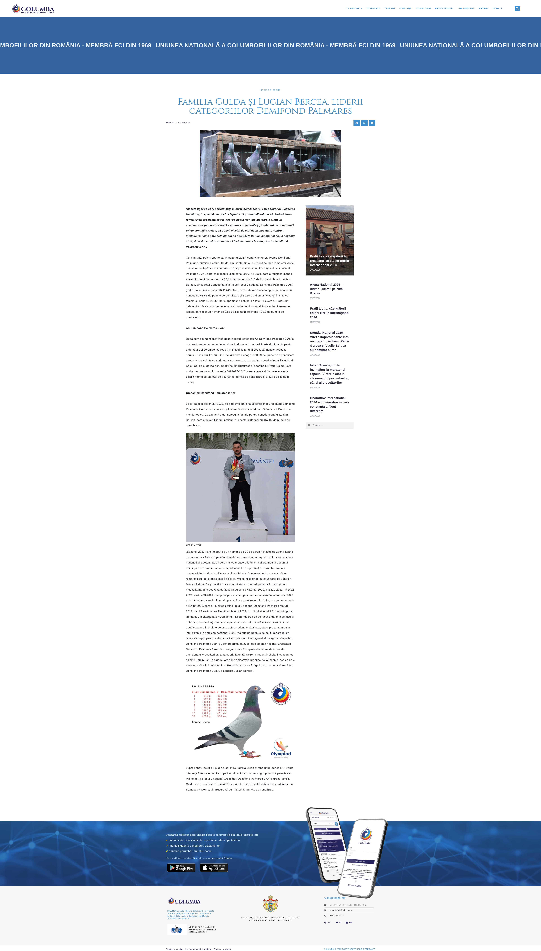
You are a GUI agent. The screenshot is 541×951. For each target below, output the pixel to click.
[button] (517, 8)
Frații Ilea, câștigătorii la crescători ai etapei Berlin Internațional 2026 (329, 261)
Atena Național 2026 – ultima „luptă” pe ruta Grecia (326, 289)
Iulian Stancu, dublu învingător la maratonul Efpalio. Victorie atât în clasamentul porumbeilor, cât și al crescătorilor (329, 374)
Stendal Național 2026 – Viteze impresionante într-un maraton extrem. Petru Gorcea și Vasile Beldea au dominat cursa (329, 341)
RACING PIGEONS (270, 90)
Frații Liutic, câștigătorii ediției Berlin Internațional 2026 (329, 313)
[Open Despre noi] (361, 8)
